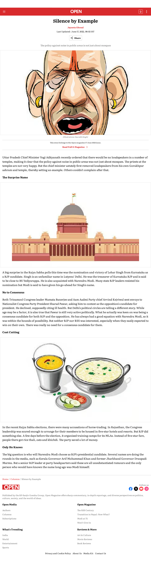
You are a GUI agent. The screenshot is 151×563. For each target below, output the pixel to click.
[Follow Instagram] (147, 489)
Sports (5, 547)
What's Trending (12, 529)
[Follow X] (136, 489)
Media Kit (88, 553)
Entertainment (9, 543)
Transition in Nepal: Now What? (93, 514)
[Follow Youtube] (141, 489)
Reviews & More (87, 529)
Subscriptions (9, 518)
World (5, 539)
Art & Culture (84, 535)
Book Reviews (84, 543)
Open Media (9, 504)
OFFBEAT (141, 12)
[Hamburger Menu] (4, 11)
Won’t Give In (84, 522)
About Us (77, 553)
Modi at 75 (82, 518)
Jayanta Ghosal (76, 27)
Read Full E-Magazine (73, 146)
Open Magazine (86, 504)
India (5, 535)
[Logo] (75, 12)
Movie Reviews (84, 539)
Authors (6, 510)
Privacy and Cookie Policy (58, 553)
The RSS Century (85, 510)
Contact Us (100, 553)
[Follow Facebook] (131, 489)
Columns (6, 514)
